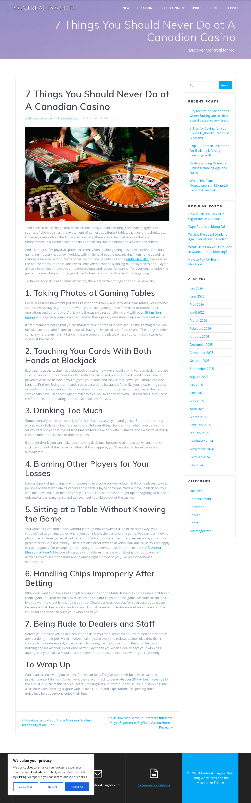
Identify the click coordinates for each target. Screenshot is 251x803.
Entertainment (173, 8)
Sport (196, 8)
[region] (51, 774)
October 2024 (200, 457)
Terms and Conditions (154, 785)
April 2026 (197, 312)
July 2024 (196, 465)
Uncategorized (200, 531)
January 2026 (199, 336)
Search (225, 85)
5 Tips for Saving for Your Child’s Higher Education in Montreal (209, 133)
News (127, 8)
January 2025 (199, 433)
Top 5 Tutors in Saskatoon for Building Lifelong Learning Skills (209, 150)
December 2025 (201, 344)
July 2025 (196, 385)
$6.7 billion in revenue (148, 679)
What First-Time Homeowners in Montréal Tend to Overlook (209, 185)
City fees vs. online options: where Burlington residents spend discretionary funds (210, 115)
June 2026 (197, 296)
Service (232, 8)
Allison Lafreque (40, 118)
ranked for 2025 (137, 259)
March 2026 (198, 320)
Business (214, 8)
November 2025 (201, 352)
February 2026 (200, 328)
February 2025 (200, 425)
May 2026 (197, 304)
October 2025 (200, 360)
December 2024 (201, 441)
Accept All (77, 786)
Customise (26, 786)
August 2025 (199, 377)
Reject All (51, 786)
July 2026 (196, 288)
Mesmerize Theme (210, 782)
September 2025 (202, 369)
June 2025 (197, 393)
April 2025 (197, 409)
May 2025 (197, 401)
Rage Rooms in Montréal (206, 226)
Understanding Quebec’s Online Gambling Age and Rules (208, 168)
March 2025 (198, 417)
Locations (145, 8)
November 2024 (201, 449)
